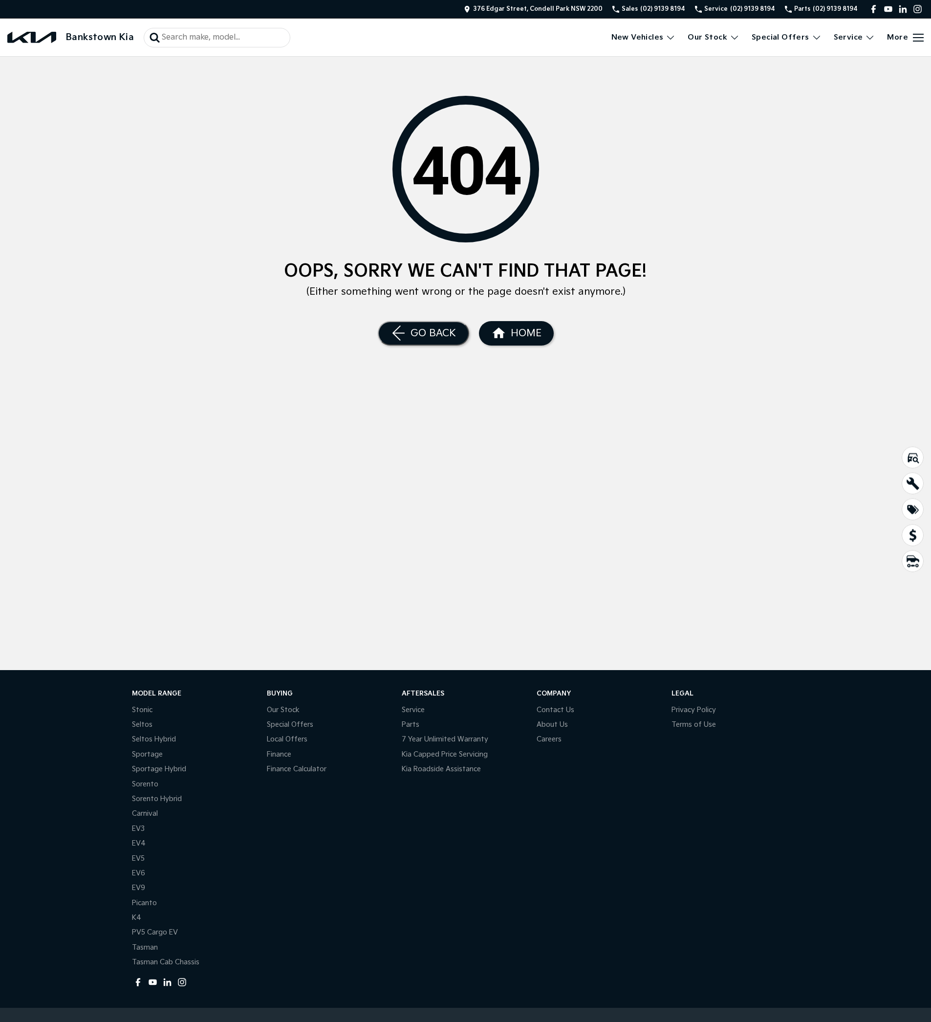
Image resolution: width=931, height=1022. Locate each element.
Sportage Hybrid (159, 769)
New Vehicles (637, 37)
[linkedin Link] (903, 9)
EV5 (138, 858)
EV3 (138, 829)
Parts (410, 724)
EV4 (139, 843)
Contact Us (555, 710)
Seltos (142, 724)
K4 (136, 917)
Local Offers (287, 739)
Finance (279, 754)
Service (848, 37)
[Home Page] (31, 37)
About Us (552, 724)
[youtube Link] (888, 9)
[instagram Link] (917, 9)
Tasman (145, 947)
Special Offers (780, 37)
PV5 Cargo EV (155, 932)
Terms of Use (693, 724)
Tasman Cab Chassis (165, 962)
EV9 (138, 888)
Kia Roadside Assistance (441, 769)
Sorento (145, 784)
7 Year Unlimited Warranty (445, 739)
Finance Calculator (296, 769)
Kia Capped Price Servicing (445, 754)
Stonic (142, 710)
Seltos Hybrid (154, 739)
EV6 (138, 873)
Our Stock (707, 37)
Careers (549, 739)
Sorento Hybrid (157, 799)
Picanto (144, 903)
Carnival (145, 813)
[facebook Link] (873, 9)
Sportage (147, 754)
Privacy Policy (693, 710)
